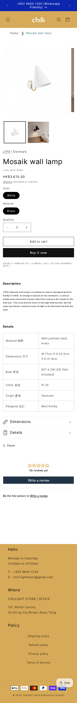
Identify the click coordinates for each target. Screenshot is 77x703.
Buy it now (38, 253)
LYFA (6, 151)
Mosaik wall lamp (39, 33)
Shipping (7, 182)
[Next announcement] (69, 5)
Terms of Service (38, 662)
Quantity (8, 219)
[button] (8, 19)
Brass (11, 211)
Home (14, 33)
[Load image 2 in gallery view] (38, 132)
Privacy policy (38, 653)
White (11, 195)
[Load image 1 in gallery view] (15, 132)
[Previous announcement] (7, 5)
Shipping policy (38, 636)
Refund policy (38, 644)
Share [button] (11, 445)
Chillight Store (31, 695)
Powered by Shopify (52, 695)
